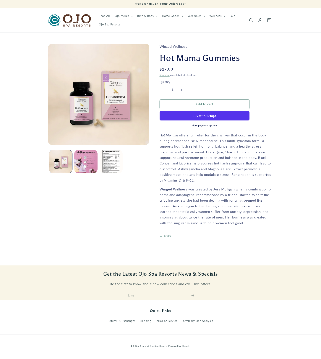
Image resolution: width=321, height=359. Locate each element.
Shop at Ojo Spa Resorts (154, 346)
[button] (123, 16)
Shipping (165, 75)
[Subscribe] (192, 295)
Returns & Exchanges (122, 320)
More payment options (205, 125)
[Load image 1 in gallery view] (60, 161)
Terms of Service (166, 320)
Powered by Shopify (179, 346)
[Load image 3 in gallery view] (111, 161)
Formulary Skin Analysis (197, 320)
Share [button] (167, 235)
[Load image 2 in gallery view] (86, 161)
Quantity (165, 82)
